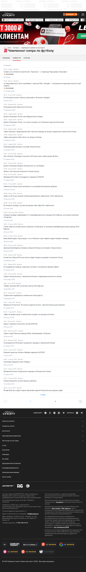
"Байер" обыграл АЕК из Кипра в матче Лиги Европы (24, 286)
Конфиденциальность (10, 468)
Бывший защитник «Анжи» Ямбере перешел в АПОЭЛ (24, 352)
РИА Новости (65, 508)
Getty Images (56, 508)
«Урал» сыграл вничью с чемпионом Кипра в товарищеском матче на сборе (33, 276)
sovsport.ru (59, 502)
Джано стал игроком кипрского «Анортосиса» (21, 171)
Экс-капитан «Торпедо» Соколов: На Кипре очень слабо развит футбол (31, 156)
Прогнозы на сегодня (10, 440)
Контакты (6, 450)
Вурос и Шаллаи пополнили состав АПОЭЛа (20, 324)
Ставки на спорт (8, 426)
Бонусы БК (6, 431)
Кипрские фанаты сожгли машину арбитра (20, 381)
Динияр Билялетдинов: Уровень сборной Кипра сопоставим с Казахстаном (32, 248)
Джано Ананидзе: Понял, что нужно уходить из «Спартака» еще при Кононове (34, 122)
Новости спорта (8, 421)
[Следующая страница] (80, 401)
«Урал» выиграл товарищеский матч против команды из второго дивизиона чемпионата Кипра (40, 131)
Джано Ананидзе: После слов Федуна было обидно (23, 116)
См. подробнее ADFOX (61, 527)
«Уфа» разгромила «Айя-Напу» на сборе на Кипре (23, 137)
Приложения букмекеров (11, 436)
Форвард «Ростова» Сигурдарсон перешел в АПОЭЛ (24, 177)
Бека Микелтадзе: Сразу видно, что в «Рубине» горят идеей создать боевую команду (36, 238)
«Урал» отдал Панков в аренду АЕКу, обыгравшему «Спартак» (27, 333)
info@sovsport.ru (33, 514)
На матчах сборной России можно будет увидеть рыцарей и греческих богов (33, 257)
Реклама (5, 459)
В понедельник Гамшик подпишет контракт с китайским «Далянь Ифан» (31, 267)
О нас (4, 445)
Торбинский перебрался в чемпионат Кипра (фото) (23, 295)
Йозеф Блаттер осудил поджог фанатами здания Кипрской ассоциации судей (33, 390)
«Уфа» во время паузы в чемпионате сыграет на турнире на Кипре (29, 314)
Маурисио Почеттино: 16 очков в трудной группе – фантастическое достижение (34, 305)
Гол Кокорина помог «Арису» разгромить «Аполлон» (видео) (27, 97)
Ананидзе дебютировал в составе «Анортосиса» (22, 147)
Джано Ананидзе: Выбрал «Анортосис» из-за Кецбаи (24, 166)
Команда (5, 454)
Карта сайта (6, 477)
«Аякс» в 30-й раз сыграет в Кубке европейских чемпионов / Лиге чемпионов (33, 196)
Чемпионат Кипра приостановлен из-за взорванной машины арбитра (30, 186)
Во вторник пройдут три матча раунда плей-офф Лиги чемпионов (29, 205)
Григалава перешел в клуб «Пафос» (17, 362)
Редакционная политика (11, 463)
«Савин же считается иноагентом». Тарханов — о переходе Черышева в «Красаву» (35, 72)
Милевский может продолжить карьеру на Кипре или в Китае (27, 371)
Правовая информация (10, 472)
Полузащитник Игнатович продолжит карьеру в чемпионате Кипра (29, 343)
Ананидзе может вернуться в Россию (18, 107)
